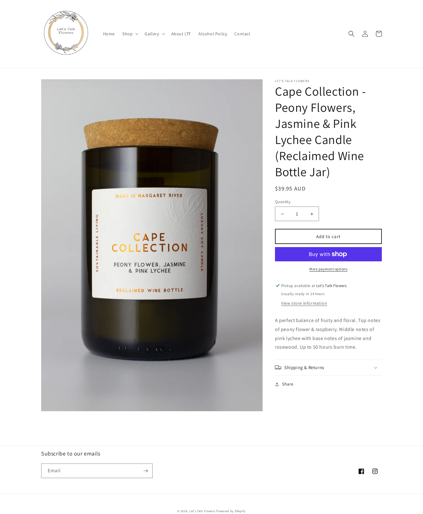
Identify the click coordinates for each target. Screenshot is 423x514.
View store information (304, 303)
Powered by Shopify (231, 511)
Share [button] (288, 384)
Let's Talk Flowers (202, 511)
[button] (130, 33)
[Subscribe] (145, 471)
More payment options (328, 269)
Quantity (282, 201)
